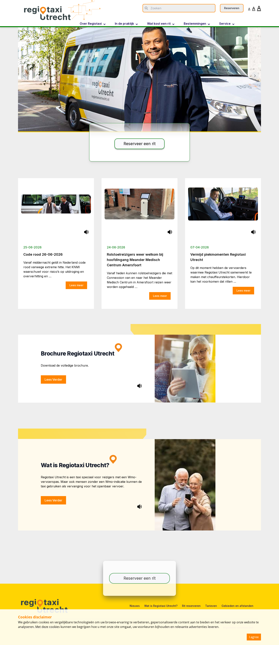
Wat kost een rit (159, 24)
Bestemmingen (195, 24)
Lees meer (76, 285)
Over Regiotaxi (91, 24)
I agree (254, 637)
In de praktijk (124, 24)
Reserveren (231, 8)
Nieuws (135, 605)
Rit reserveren (191, 605)
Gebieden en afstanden (237, 605)
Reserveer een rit (140, 143)
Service (225, 24)
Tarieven (211, 605)
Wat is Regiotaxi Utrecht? (160, 605)
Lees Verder (53, 379)
